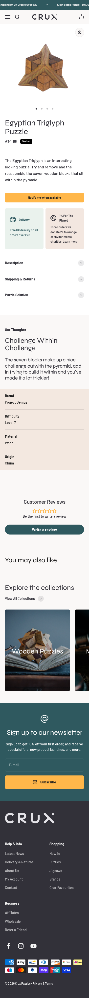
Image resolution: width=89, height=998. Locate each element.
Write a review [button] (44, 529)
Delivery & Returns (19, 862)
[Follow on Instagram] (21, 946)
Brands (54, 879)
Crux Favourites (61, 887)
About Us (12, 871)
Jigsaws (55, 871)
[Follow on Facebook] (8, 946)
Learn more (70, 241)
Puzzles (55, 862)
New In (54, 853)
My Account (14, 879)
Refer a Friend (16, 930)
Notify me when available (44, 197)
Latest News (14, 853)
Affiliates (12, 913)
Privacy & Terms (43, 983)
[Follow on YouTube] (33, 946)
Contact (11, 887)
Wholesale (13, 921)
